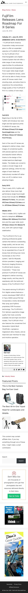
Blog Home (6, 10)
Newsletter (9, 584)
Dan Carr (7, 353)
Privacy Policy (17, 584)
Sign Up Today (14, 496)
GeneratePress (22, 590)
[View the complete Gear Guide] (14, 554)
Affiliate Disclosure (14, 587)
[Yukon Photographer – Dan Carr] (12, 2)
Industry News (10, 376)
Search (4, 457)
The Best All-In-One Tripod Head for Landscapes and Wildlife (13, 409)
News (14, 10)
